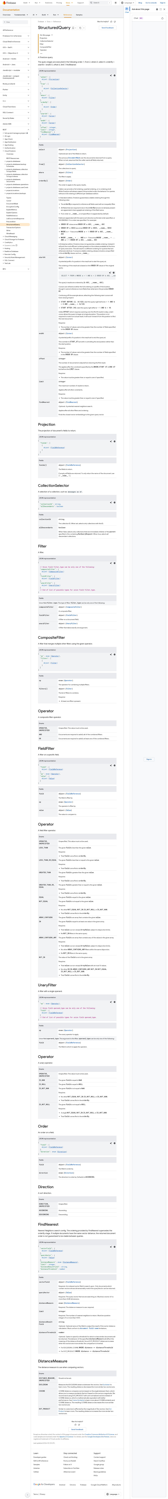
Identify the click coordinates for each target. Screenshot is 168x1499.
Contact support (99, 1457)
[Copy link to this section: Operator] (56, 711)
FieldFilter (54, 578)
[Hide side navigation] (27, 1495)
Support (80, 3)
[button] (13, 35)
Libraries (36, 1468)
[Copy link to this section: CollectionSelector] (71, 485)
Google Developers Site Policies (98, 1437)
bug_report (157, 9)
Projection (54, 79)
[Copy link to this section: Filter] (49, 546)
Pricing (59, 3)
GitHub (36, 1472)
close (164, 9)
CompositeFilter (56, 571)
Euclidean (106, 1385)
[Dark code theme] (114, 75)
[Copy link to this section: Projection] (57, 424)
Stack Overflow (99, 1461)
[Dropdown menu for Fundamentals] (28, 15)
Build (25, 3)
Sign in (162, 3)
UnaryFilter (54, 585)
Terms (35, 1494)
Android (62, 1485)
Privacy (42, 1494)
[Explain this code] (111, 75)
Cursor (52, 116)
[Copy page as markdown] (80, 28)
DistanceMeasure (70, 1262)
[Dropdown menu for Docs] (72, 3)
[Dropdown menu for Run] (40, 3)
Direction (62, 1152)
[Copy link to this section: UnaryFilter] (59, 985)
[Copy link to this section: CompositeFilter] (67, 637)
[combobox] (100, 3)
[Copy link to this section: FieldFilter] (57, 748)
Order (53, 107)
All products (116, 1485)
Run (36, 3)
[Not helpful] (114, 21)
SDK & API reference (40, 1461)
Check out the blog (70, 1457)
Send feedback (108, 28)
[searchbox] (15, 22)
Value (51, 778)
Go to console (151, 3)
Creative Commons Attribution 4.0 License (99, 1434)
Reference (68, 15)
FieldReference (57, 447)
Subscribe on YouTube (71, 1468)
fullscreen (160, 9)
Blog (140, 3)
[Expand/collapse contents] (52, 35)
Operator (55, 656)
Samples (79, 15)
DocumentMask (74, 158)
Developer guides (39, 1457)
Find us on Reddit (70, 1461)
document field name (89, 1328)
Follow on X (68, 1464)
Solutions (48, 3)
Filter (52, 98)
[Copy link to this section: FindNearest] (61, 1224)
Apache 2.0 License (66, 1437)
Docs (68, 3)
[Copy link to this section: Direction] (55, 1187)
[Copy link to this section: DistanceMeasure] (69, 1361)
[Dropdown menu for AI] (37, 15)
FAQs (96, 1475)
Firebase (41, 22)
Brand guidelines (100, 1472)
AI (33, 15)
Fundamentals (20, 15)
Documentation (11, 9)
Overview (6, 15)
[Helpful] (111, 21)
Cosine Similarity (78, 1400)
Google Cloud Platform (99, 1485)
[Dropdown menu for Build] (30, 3)
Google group (99, 1464)
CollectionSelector (59, 88)
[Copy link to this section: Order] (50, 1126)
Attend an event (69, 1472)
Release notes (99, 1468)
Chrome (73, 1485)
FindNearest (54, 134)
